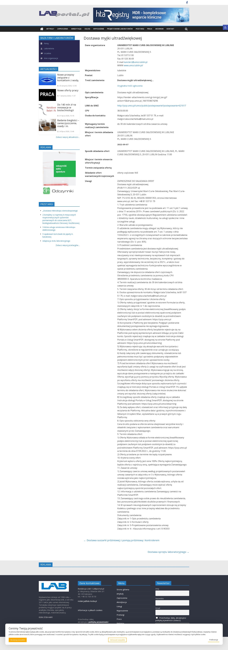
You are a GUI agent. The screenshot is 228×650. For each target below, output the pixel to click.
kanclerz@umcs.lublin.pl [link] (135, 62)
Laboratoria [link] (48, 48)
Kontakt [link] (170, 29)
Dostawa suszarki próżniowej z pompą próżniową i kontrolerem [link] (121, 540)
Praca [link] (149, 29)
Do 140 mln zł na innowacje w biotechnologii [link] (66, 107)
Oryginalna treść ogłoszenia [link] (129, 85)
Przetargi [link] (140, 29)
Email (157, 608)
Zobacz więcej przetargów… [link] (68, 245)
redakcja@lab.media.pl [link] (87, 601)
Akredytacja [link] (76, 29)
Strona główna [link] (123, 589)
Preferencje (213, 640)
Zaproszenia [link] (62, 29)
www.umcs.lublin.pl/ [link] (133, 65)
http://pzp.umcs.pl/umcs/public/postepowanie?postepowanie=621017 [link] (151, 105)
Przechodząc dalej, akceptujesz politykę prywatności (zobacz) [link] (170, 619)
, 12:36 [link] (68, 86)
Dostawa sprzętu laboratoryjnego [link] (168, 551)
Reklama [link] (120, 623)
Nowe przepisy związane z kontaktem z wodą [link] (67, 77)
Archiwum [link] (159, 29)
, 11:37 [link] (67, 96)
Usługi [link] (87, 29)
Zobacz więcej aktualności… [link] (68, 137)
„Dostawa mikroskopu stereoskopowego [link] (60, 210)
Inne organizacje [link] (50, 58)
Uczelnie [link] (47, 53)
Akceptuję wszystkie (17, 640)
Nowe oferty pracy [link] (67, 90)
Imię (157, 588)
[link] (225, 27)
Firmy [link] (46, 43)
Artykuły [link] (50, 29)
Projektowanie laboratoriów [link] (120, 29)
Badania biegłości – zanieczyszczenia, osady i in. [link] (68, 123)
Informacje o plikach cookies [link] (90, 610)
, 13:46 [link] (66, 131)
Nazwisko (159, 598)
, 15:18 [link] (66, 116)
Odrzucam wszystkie (117, 640)
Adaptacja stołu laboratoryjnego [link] (56, 241)
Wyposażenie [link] (98, 29)
